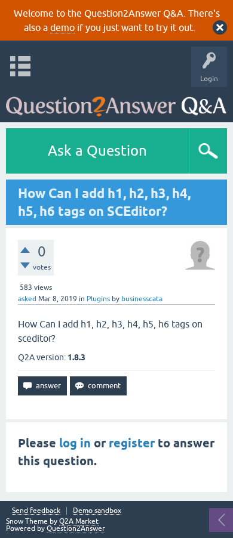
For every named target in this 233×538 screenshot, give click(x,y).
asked (27, 299)
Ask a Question (97, 151)
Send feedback (36, 511)
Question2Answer (76, 528)
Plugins (98, 299)
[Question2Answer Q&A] (116, 101)
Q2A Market (79, 521)
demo (62, 27)
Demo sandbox (97, 511)
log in (75, 443)
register (132, 443)
